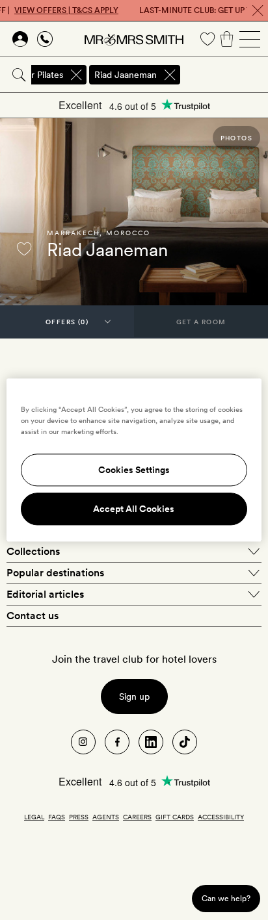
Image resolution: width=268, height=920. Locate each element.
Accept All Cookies (133, 509)
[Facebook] (117, 742)
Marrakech (73, 232)
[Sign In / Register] (20, 39)
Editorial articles (45, 594)
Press (78, 817)
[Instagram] (83, 742)
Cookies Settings (134, 470)
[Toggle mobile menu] (249, 39)
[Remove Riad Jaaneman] (170, 75)
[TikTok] (184, 742)
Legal (34, 817)
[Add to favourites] (24, 249)
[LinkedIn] (151, 742)
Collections (33, 551)
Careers (137, 817)
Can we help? (226, 898)
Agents (105, 817)
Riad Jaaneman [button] (125, 75)
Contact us (33, 615)
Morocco (128, 232)
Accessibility (221, 817)
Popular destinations (55, 573)
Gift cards (174, 817)
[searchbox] (225, 74)
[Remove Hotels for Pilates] (76, 75)
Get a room (201, 322)
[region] (134, 459)
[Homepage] (134, 39)
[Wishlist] (207, 39)
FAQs (56, 817)
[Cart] (227, 39)
